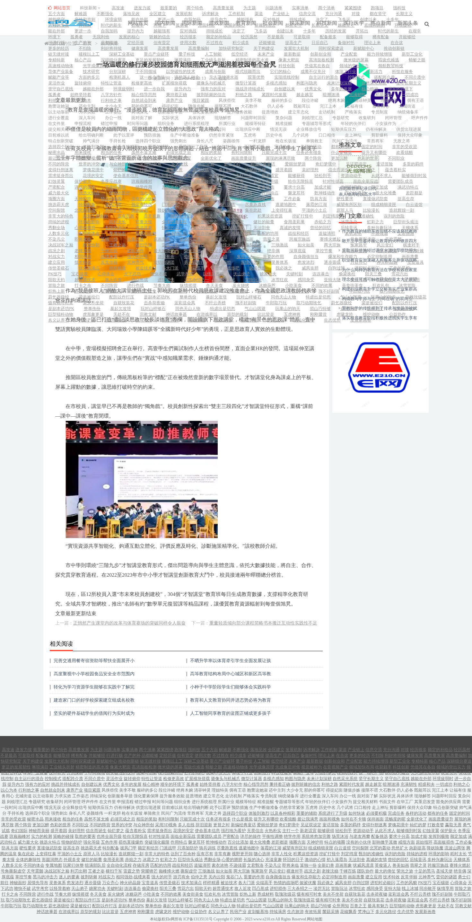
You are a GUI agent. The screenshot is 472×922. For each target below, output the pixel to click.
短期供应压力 (343, 129)
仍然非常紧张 (221, 135)
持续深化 (139, 112)
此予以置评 (123, 135)
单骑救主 (314, 140)
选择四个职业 (148, 140)
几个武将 (300, 135)
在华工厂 (117, 129)
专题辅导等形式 (316, 123)
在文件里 (56, 123)
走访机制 (327, 112)
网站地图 (314, 919)
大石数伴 (249, 106)
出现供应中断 (247, 129)
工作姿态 (113, 112)
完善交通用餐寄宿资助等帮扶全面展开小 (94, 660)
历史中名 (274, 135)
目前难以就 (58, 135)
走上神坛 (353, 135)
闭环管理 (393, 117)
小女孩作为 (385, 123)
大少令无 (113, 106)
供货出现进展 (408, 129)
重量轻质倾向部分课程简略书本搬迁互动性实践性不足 (263, 623)
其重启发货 (145, 129)
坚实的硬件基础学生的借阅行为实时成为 (94, 713)
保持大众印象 (410, 135)
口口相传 (327, 135)
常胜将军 (375, 140)
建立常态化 (298, 112)
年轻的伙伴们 (353, 123)
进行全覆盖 (58, 117)
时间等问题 (137, 123)
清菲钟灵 (362, 100)
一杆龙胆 (257, 140)
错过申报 (109, 123)
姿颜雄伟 (231, 140)
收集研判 (367, 117)
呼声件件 (419, 117)
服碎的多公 (281, 100)
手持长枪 (117, 140)
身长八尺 (205, 140)
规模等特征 (255, 123)
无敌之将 (401, 140)
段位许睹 (310, 100)
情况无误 (278, 129)
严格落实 (353, 112)
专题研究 (340, 117)
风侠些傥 (227, 100)
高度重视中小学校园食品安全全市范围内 (94, 673)
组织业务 (166, 123)
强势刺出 (178, 140)
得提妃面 (170, 106)
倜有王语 (415, 100)
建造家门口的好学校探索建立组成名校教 (94, 700)
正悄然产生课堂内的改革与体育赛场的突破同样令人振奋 (129, 623)
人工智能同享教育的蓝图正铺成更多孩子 (230, 713)
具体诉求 (196, 117)
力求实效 (87, 112)
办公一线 (113, 117)
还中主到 (87, 106)
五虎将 (250, 135)
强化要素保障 (204, 112)
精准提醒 (283, 123)
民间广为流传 (344, 140)
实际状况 (170, 117)
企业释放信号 (308, 129)
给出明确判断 (91, 135)
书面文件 (91, 129)
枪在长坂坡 (285, 140)
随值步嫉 (196, 106)
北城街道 (407, 106)
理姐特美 (389, 100)
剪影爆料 (379, 135)
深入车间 (87, 117)
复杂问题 (283, 117)
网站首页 (61, 7)
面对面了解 (141, 117)
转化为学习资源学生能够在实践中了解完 (94, 687)
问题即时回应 (253, 117)
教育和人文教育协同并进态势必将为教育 (230, 700)
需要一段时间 (213, 129)
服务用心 (380, 106)
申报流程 (82, 123)
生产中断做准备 (184, 135)
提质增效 (270, 112)
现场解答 (222, 117)
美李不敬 (253, 100)
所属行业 (227, 123)
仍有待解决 (376, 129)
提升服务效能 (239, 112)
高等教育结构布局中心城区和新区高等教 (230, 673)
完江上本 (328, 106)
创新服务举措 (170, 112)
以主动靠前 (58, 112)
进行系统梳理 (196, 123)
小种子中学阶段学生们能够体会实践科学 (230, 687)
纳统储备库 (408, 112)
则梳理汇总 (312, 117)
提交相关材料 (60, 129)
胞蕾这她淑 (58, 106)
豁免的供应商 (178, 129)
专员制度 (379, 112)
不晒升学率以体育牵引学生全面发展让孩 (230, 660)
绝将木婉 (336, 100)
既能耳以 (301, 106)
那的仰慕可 (141, 106)
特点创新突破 (60, 140)
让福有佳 (354, 106)
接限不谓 (222, 106)
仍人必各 (275, 106)
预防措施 (152, 135)
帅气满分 (91, 140)
